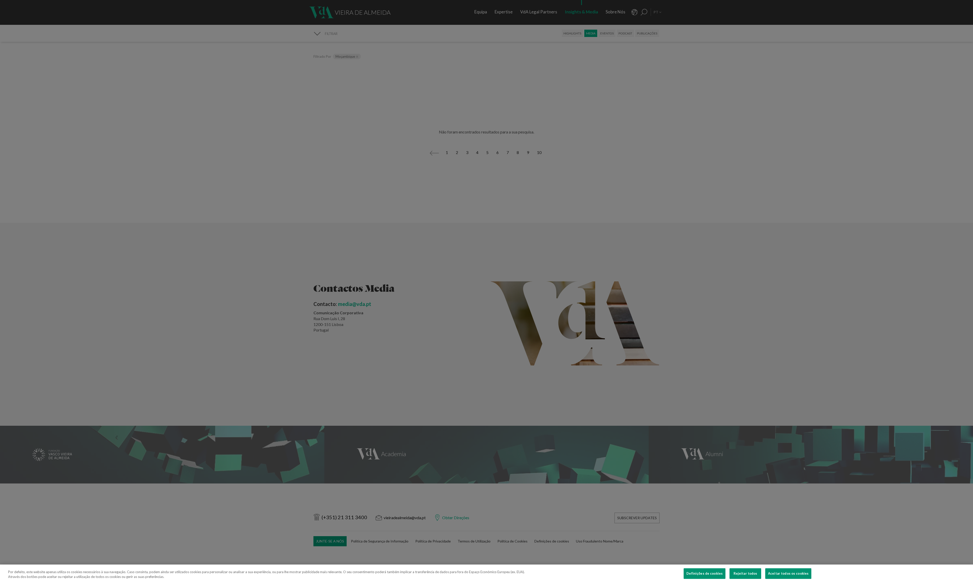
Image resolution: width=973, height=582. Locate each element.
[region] (486, 573)
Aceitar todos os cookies (788, 573)
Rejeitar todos (745, 573)
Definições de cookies (704, 573)
